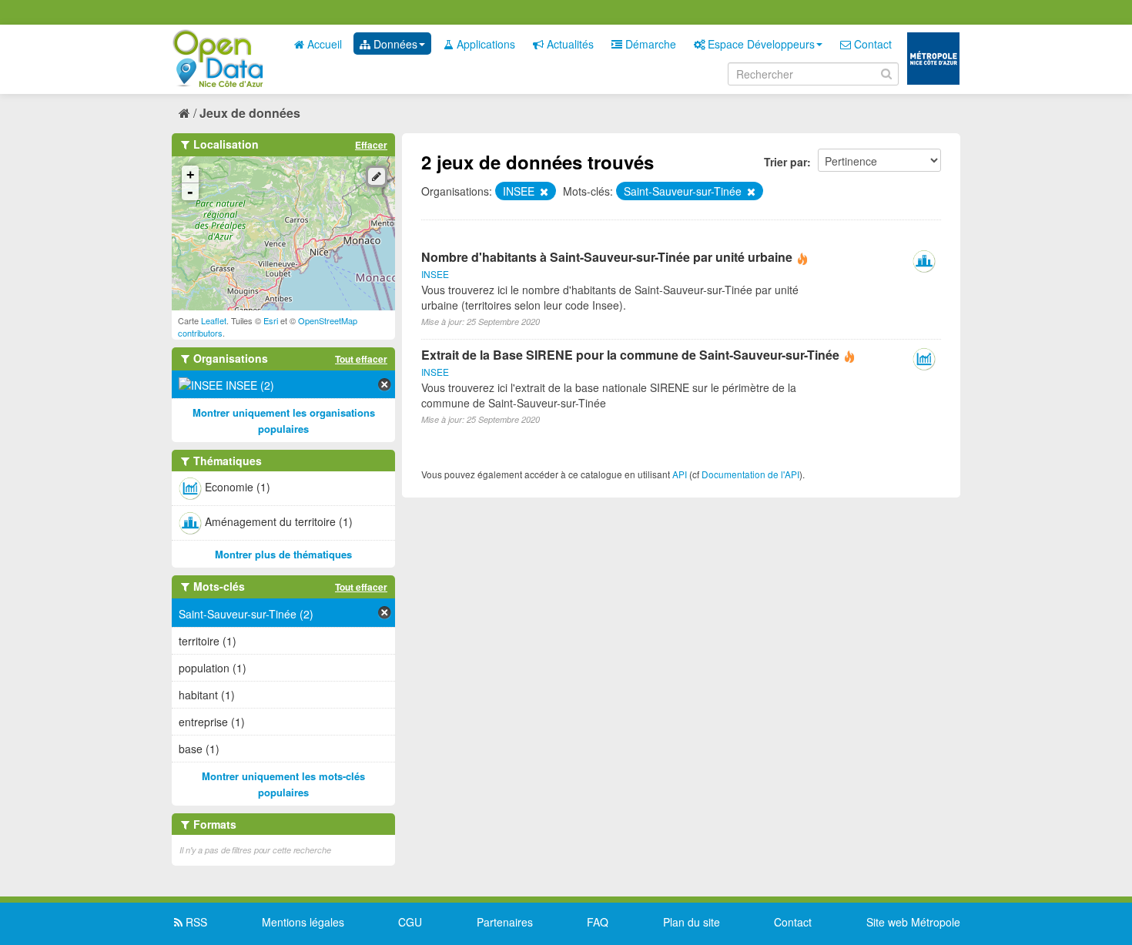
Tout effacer (361, 359)
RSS (195, 922)
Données (393, 44)
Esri (270, 320)
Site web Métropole (913, 922)
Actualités (569, 44)
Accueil (323, 44)
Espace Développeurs (760, 44)
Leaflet (213, 320)
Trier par (785, 161)
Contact (871, 44)
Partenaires (505, 922)
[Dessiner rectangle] (376, 176)
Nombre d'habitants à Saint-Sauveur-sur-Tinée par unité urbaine (606, 257)
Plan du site (691, 922)
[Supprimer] (543, 192)
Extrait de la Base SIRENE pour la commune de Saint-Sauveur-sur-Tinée (630, 355)
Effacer (371, 145)
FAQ (597, 922)
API (679, 474)
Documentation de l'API (750, 474)
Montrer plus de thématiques (283, 554)
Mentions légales (303, 922)
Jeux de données (249, 113)
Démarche (649, 44)
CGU (410, 922)
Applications (484, 44)
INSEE (435, 273)
